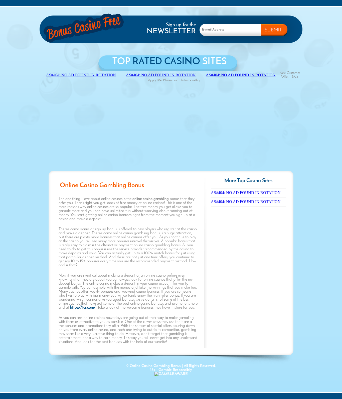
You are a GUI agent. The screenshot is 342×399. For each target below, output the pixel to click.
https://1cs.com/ (83, 308)
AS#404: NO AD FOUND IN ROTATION (246, 192)
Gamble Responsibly (175, 370)
